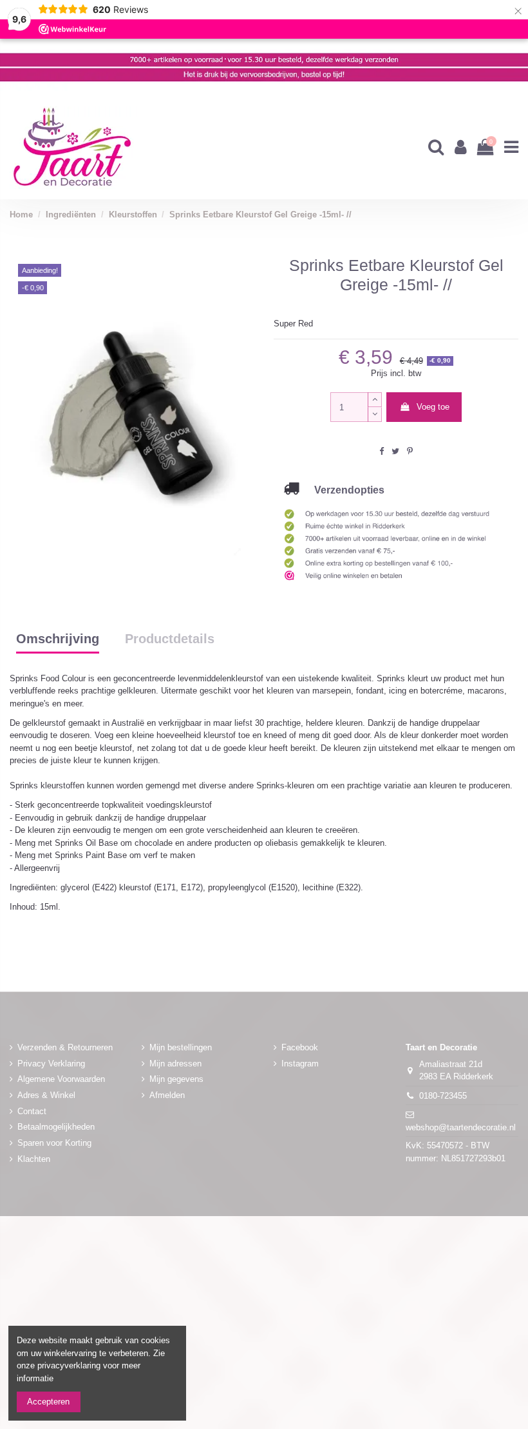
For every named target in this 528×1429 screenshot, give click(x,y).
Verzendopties (341, 489)
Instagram (300, 1063)
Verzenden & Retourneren (65, 1047)
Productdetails (169, 639)
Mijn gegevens (176, 1079)
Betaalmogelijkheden (56, 1127)
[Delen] (381, 451)
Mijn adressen (175, 1063)
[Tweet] (395, 451)
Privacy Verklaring (51, 1063)
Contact (31, 1111)
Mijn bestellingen (180, 1047)
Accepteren (48, 1401)
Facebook (299, 1047)
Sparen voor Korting (54, 1143)
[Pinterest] (410, 451)
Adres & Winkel (46, 1095)
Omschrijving (57, 639)
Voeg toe (433, 407)
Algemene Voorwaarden (61, 1079)
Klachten (33, 1159)
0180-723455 (443, 1096)
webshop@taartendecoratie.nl (461, 1127)
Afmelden (167, 1095)
